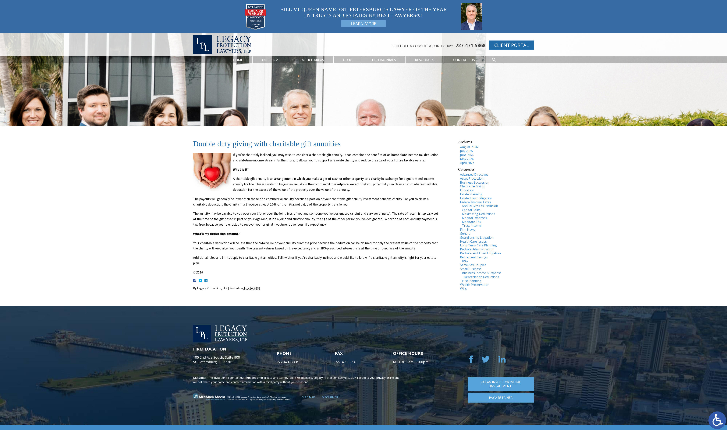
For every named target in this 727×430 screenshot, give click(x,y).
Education (467, 190)
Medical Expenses (474, 218)
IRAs (465, 261)
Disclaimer (330, 397)
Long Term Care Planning (478, 245)
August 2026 (469, 147)
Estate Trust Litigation (476, 198)
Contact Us (464, 60)
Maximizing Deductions (478, 214)
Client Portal (511, 45)
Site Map (308, 397)
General (465, 233)
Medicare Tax (471, 222)
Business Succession (474, 182)
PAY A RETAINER (500, 398)
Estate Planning (471, 194)
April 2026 (467, 163)
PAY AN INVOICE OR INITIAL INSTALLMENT (501, 384)
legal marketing (256, 399)
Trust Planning (470, 281)
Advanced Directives (474, 174)
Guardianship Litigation (477, 237)
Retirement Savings (474, 257)
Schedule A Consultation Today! (422, 46)
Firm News (467, 229)
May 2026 (467, 159)
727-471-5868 (470, 45)
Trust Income (471, 226)
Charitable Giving (472, 186)
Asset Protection (472, 178)
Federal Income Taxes (475, 202)
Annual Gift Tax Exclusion (480, 206)
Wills (463, 289)
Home (238, 60)
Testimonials (383, 60)
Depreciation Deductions (481, 277)
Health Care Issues (473, 241)
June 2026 (467, 155)
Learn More (363, 23)
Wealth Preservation (474, 285)
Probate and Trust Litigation (480, 253)
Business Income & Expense (482, 273)
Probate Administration (476, 249)
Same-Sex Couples (473, 265)
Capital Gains (471, 210)
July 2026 (466, 151)
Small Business (470, 269)
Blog (347, 60)
